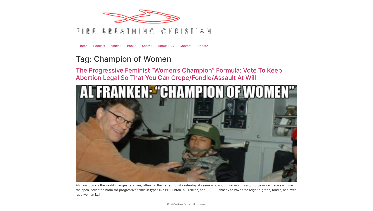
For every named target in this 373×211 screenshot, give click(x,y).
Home (83, 46)
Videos (116, 46)
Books (131, 46)
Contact (186, 46)
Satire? (147, 46)
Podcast (99, 46)
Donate (202, 46)
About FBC (166, 46)
